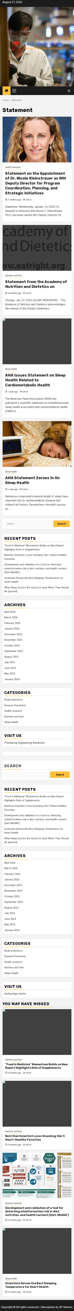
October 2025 (12, 645)
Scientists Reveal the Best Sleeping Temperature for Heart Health (30, 1285)
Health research (12, 167)
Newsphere (48, 1307)
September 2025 (13, 651)
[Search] (69, 90)
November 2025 (13, 639)
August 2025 (11, 656)
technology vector (15, 993)
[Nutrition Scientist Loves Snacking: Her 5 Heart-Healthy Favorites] (37, 1104)
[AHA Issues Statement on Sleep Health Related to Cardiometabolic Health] (37, 341)
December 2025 (13, 634)
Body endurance (13, 699)
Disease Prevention (15, 705)
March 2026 (11, 617)
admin (28, 200)
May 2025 (9, 673)
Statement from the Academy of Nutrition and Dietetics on (36, 284)
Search (13, 766)
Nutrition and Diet (13, 275)
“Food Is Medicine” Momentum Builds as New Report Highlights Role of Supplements (36, 1066)
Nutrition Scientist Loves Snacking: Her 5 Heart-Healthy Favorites (35, 1137)
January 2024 (11, 679)
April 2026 (9, 611)
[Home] (6, 90)
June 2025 (10, 668)
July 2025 (9, 662)
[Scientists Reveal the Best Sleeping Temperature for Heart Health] (37, 1251)
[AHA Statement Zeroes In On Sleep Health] (37, 444)
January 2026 (11, 628)
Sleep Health (11, 369)
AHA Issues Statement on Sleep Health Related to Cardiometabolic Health (35, 380)
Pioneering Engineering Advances (24, 742)
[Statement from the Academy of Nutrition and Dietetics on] (37, 248)
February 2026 (12, 623)
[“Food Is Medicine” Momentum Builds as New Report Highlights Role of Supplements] (37, 1032)
